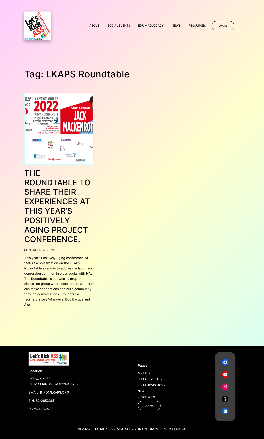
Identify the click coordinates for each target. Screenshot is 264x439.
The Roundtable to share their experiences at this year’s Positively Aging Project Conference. (57, 206)
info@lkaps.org (54, 392)
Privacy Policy (40, 408)
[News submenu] (182, 26)
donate (223, 25)
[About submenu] (101, 26)
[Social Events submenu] (132, 26)
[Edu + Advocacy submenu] (165, 26)
